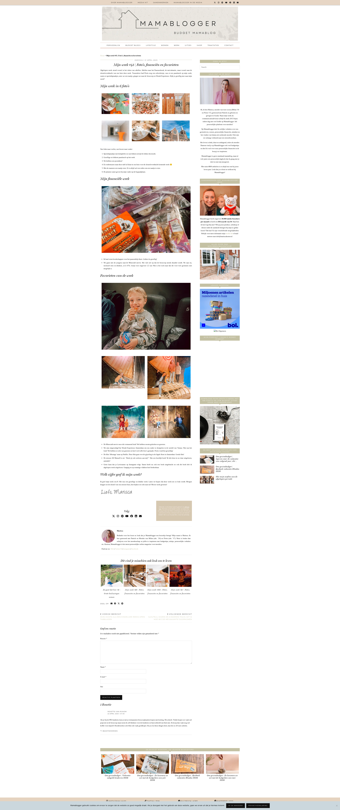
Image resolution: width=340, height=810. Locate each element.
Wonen (165, 45)
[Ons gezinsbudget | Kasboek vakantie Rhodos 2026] (207, 470)
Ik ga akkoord (235, 805)
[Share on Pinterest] (122, 603)
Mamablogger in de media (188, 2)
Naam (103, 667)
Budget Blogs (133, 45)
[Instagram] (219, 2)
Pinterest (224, 801)
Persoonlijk (113, 45)
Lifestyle (151, 45)
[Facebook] (230, 2)
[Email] (238, 2)
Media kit (143, 2)
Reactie (103, 639)
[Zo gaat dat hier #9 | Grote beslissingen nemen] (112, 576)
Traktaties (213, 45)
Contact (228, 45)
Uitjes (188, 45)
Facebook (134, 549)
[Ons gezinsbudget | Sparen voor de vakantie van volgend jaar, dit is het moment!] (207, 459)
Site (101, 687)
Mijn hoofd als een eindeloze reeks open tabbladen (122, 616)
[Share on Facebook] (115, 603)
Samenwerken (160, 2)
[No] (336, 805)
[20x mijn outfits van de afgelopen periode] (207, 480)
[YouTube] (226, 2)
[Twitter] (215, 2)
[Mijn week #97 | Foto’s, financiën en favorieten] (180, 576)
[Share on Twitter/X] (119, 603)
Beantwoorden (110, 731)
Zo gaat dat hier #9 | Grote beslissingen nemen (111, 593)
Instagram (126, 549)
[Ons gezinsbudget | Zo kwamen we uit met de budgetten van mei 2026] (222, 764)
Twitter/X (118, 549)
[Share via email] (111, 603)
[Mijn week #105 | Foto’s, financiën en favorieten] (157, 576)
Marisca (139, 60)
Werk (177, 45)
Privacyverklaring (258, 805)
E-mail (103, 677)
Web (112, 549)
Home (102, 56)
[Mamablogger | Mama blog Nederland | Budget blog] (170, 24)
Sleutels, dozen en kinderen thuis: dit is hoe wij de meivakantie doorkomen (170, 616)
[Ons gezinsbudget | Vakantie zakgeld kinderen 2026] (117, 764)
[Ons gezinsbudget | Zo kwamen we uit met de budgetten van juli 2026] (152, 764)
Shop (199, 45)
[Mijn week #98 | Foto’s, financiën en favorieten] (135, 576)
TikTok (153, 801)
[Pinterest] (222, 2)
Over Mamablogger (121, 2)
